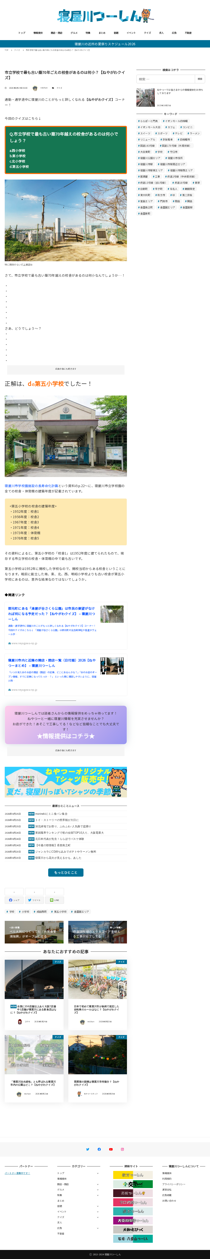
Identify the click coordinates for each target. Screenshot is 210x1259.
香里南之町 (146, 207)
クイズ (147, 32)
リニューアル (147, 139)
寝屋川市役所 (175, 158)
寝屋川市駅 (146, 164)
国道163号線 (147, 145)
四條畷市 (185, 139)
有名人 (174, 188)
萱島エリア (146, 201)
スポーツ (163, 133)
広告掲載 (166, 1195)
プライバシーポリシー (173, 1184)
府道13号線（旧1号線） (153, 182)
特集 (88, 32)
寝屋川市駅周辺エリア (172, 164)
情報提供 (38, 32)
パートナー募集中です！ (17, 1173)
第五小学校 (60, 911)
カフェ (171, 127)
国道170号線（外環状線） (177, 145)
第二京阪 (187, 195)
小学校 (25, 911)
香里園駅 (188, 207)
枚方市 (161, 195)
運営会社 (166, 1189)
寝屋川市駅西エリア (181, 170)
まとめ (102, 32)
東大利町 (145, 195)
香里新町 (145, 213)
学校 (12, 911)
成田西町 (41, 911)
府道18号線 (181, 182)
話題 (116, 32)
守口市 (174, 151)
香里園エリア (81, 911)
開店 (189, 201)
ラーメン (195, 133)
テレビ (179, 133)
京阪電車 (168, 139)
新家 (197, 182)
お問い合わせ (169, 1200)
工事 (157, 176)
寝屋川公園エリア (150, 158)
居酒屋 (144, 176)
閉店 (177, 201)
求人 (161, 32)
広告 (174, 32)
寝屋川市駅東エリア (151, 170)
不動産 (188, 32)
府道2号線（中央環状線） (181, 176)
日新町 (144, 188)
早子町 (159, 188)
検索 (200, 78)
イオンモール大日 (150, 127)
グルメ (74, 32)
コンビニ (188, 127)
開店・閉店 (56, 32)
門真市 (164, 201)
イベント (131, 32)
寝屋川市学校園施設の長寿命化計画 (31, 485)
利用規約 (166, 1178)
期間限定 (190, 188)
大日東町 (145, 151)
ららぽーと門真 (149, 121)
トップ (21, 32)
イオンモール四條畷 (176, 121)
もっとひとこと (66, 872)
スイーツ (145, 133)
